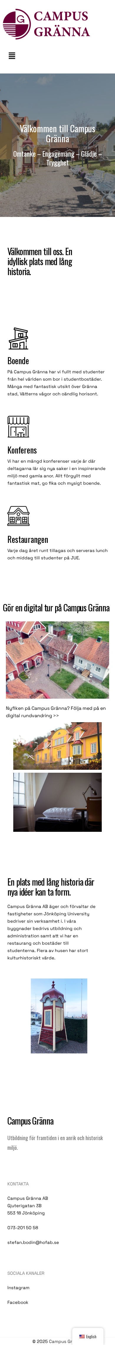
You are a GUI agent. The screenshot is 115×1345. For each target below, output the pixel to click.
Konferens (22, 450)
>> (56, 715)
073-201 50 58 (22, 1227)
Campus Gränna (66, 1341)
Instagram (18, 1287)
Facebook (17, 1302)
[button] (57, 56)
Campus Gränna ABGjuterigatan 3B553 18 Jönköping (27, 1205)
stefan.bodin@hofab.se (33, 1242)
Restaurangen (27, 539)
